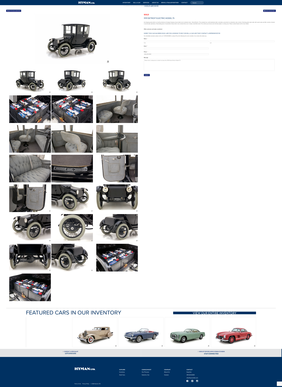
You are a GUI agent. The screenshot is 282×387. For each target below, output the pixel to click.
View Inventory (270, 11)
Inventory (126, 2)
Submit (147, 75)
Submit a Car (145, 375)
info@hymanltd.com (192, 378)
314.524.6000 (191, 375)
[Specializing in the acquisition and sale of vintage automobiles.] (86, 2)
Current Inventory (134, 6)
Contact (184, 2)
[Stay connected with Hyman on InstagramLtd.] (197, 381)
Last (211, 42)
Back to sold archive (14, 11)
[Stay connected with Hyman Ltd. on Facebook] (187, 381)
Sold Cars (122, 375)
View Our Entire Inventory (214, 313)
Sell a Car (136, 2)
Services (146, 2)
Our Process (145, 372)
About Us (155, 2)
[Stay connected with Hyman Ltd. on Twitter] (192, 381)
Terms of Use (77, 384)
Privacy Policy (85, 384)
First (145, 42)
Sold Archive (152, 6)
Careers (166, 375)
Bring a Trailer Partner (170, 2)
